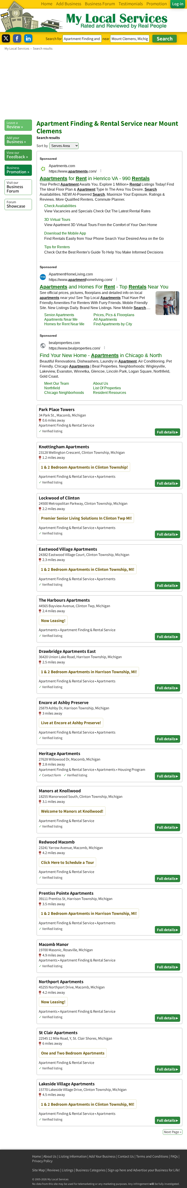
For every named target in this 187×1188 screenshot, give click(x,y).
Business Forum (15, 187)
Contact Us (126, 1156)
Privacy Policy (42, 1161)
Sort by (42, 145)
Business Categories (91, 1170)
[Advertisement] (93, 85)
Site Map (38, 1170)
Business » (16, 139)
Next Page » (172, 1131)
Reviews (53, 1170)
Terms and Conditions (152, 1156)
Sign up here (117, 1170)
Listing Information (73, 1156)
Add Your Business (102, 1156)
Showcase (16, 204)
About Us (50, 1156)
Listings (67, 1170)
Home (36, 1156)
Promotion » (18, 169)
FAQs (174, 1156)
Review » (15, 124)
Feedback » (17, 154)
